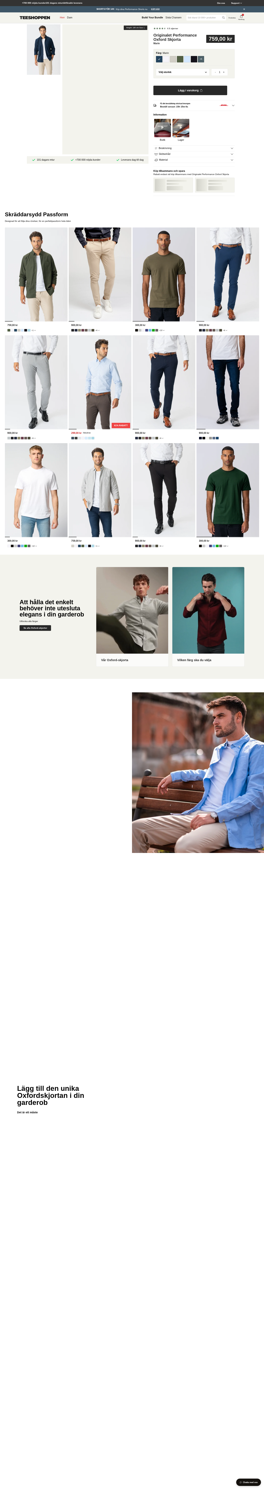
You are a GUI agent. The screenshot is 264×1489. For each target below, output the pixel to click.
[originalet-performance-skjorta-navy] (72, 438)
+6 (96, 330)
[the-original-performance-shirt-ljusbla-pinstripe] (89, 438)
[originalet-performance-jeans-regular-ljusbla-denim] (213, 438)
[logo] (35, 17)
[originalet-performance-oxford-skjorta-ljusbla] (22, 330)
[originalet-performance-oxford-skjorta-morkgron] (8, 330)
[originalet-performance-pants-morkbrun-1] (86, 330)
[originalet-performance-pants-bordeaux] (82, 330)
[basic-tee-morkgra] (156, 330)
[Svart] (194, 59)
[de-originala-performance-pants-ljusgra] (89, 330)
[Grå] (173, 59)
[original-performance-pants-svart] (72, 330)
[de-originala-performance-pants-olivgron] (79, 330)
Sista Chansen (173, 17)
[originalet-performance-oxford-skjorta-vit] (12, 330)
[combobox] (204, 17)
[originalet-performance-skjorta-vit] (82, 438)
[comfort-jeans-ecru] (207, 438)
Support (235, 3)
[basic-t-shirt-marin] (146, 330)
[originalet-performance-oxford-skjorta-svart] (25, 330)
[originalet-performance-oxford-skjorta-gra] (18, 330)
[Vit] (166, 59)
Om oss (221, 3)
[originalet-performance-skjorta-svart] (76, 438)
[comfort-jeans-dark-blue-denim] (200, 438)
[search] (223, 17)
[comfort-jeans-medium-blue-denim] (217, 438)
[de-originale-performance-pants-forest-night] (92, 330)
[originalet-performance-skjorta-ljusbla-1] (86, 438)
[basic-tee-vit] (143, 330)
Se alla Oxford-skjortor (35, 628)
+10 (160, 330)
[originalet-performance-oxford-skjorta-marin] (15, 330)
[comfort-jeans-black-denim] (203, 438)
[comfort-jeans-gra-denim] (210, 438)
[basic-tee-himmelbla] (150, 330)
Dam (69, 17)
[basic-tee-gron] (153, 330)
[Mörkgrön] (180, 59)
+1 (32, 330)
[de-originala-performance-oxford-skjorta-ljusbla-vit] (29, 330)
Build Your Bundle (152, 17)
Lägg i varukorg (188, 90)
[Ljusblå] (187, 59)
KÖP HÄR (155, 9)
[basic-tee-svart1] (136, 330)
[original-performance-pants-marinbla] (76, 330)
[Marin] (159, 59)
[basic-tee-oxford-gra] (139, 330)
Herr (62, 17)
